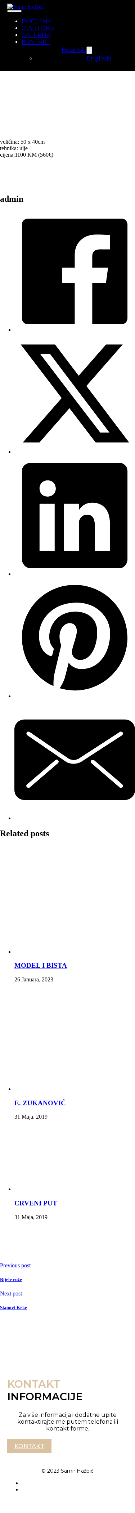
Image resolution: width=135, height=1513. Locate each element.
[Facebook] (74, 330)
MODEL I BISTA (40, 965)
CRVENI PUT (35, 1203)
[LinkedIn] (74, 574)
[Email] (74, 818)
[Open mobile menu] (14, 11)
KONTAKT (36, 42)
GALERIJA (36, 35)
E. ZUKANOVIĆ (40, 1103)
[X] (74, 452)
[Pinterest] (74, 696)
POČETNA (36, 21)
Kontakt (29, 1446)
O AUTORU (38, 28)
